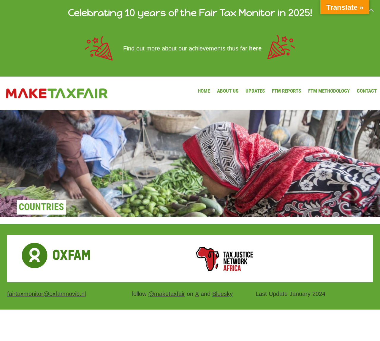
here (255, 48)
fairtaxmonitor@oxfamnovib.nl (46, 294)
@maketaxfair (166, 294)
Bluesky (222, 294)
